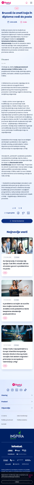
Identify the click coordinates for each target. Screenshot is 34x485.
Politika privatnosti (7, 420)
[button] (17, 395)
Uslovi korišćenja (22, 416)
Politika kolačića (22, 420)
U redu (17, 482)
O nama (4, 416)
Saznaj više (30, 476)
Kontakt (3, 424)
